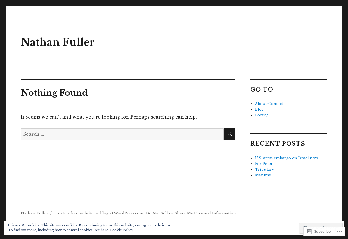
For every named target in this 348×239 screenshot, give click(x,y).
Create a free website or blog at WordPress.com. (99, 213)
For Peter (264, 163)
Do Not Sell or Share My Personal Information (191, 213)
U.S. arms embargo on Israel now (286, 158)
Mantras (263, 175)
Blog (259, 109)
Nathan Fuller (58, 42)
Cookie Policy (121, 230)
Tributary (264, 169)
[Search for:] (122, 134)
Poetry (261, 115)
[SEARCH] (229, 134)
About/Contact (269, 103)
